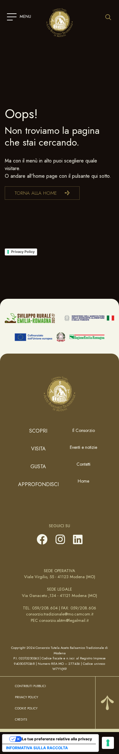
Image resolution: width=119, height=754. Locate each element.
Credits (21, 719)
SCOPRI (38, 430)
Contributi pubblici (30, 686)
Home (83, 481)
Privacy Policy (23, 251)
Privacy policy (26, 697)
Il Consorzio (83, 430)
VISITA (38, 448)
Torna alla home (36, 193)
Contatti (83, 464)
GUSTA (38, 466)
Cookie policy (26, 708)
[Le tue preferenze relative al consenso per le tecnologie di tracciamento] (108, 743)
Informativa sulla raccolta (37, 747)
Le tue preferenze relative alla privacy (57, 738)
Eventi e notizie (83, 447)
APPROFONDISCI (38, 484)
